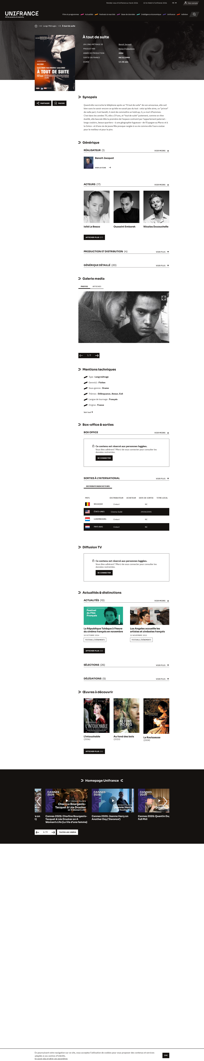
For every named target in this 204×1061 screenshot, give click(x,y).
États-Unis (99, 511)
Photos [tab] (84, 286)
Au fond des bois (124, 736)
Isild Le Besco (92, 226)
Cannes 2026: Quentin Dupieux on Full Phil (148, 818)
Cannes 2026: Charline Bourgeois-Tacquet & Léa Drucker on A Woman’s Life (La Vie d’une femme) (55, 819)
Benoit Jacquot (125, 44)
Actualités (89, 14)
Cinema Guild (116, 512)
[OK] (166, 1055)
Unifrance (171, 14)
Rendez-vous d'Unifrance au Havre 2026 (122, 3)
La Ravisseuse (151, 737)
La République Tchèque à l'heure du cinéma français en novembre (103, 630)
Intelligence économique (151, 14)
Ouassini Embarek (125, 226)
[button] (164, 298)
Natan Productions (127, 49)
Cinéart (116, 504)
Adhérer (184, 14)
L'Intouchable (92, 736)
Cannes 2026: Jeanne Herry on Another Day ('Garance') (99, 818)
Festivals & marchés (107, 14)
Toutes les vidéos (67, 832)
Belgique (98, 504)
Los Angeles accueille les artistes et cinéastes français (147, 630)
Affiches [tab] (97, 286)
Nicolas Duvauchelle (155, 226)
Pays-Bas (98, 526)
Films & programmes (70, 14)
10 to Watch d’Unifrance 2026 (155, 3)
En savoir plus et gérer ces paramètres (51, 1058)
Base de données (128, 14)
